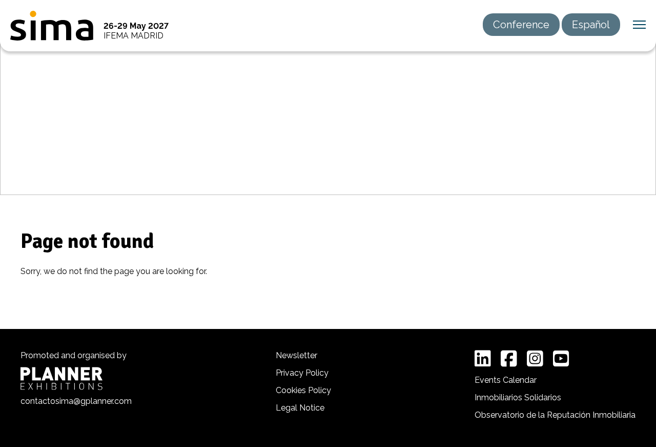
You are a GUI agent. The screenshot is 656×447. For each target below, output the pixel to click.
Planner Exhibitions (61, 378)
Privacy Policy (302, 373)
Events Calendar (506, 380)
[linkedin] (483, 358)
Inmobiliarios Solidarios (518, 397)
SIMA (51, 25)
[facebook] (509, 358)
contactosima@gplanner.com (76, 401)
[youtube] (561, 358)
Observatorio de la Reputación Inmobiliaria (555, 415)
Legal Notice (300, 408)
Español (591, 24)
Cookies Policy (303, 390)
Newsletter (296, 355)
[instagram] (535, 358)
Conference (521, 24)
